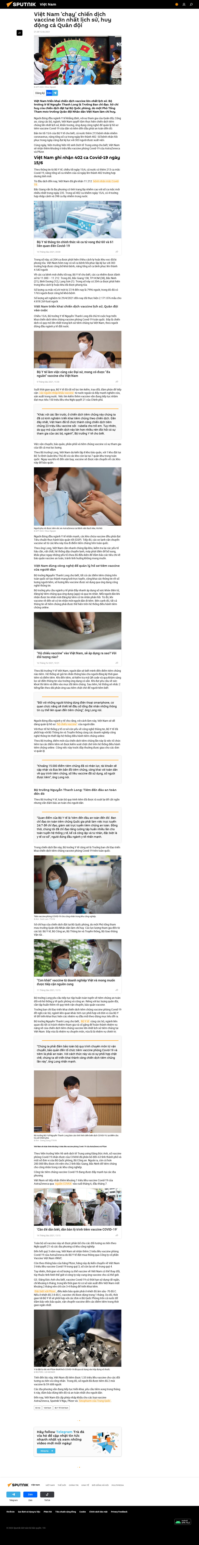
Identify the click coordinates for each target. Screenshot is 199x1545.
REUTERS (39, 1372)
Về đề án (10, 1511)
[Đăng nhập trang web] (184, 4)
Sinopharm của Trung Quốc (94, 1401)
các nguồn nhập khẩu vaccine (56, 393)
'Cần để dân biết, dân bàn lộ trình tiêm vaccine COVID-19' (77, 1229)
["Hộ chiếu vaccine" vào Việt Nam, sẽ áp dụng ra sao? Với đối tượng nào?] (77, 630)
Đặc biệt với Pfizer (45, 1291)
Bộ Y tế (85, 1021)
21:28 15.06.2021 (42, 31)
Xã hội (37, 1408)
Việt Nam (47, 1408)
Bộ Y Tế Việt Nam (61, 1408)
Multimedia (118, 1485)
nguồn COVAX (63, 1183)
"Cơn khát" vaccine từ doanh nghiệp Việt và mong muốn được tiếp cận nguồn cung (76, 982)
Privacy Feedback (119, 1511)
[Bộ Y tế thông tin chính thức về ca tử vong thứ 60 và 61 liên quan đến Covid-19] (77, 219)
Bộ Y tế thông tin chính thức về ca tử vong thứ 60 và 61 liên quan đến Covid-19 (75, 244)
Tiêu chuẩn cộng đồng (65, 1511)
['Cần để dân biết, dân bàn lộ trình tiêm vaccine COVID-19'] (77, 1207)
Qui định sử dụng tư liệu (29, 1511)
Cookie (82, 1511)
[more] (117, 252)
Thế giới (62, 1485)
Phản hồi (48, 1511)
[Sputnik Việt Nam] (22, 8)
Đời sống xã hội (100, 1485)
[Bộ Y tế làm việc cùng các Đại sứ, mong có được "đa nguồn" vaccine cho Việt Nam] (77, 349)
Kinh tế (85, 1485)
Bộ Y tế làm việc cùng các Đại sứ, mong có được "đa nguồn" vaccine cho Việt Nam (73, 374)
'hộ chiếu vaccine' (67, 724)
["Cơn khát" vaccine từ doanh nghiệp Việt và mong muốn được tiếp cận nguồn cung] (77, 958)
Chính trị (74, 1485)
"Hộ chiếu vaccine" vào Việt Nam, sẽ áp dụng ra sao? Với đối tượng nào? (76, 655)
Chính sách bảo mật (98, 1511)
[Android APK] (183, 1522)
